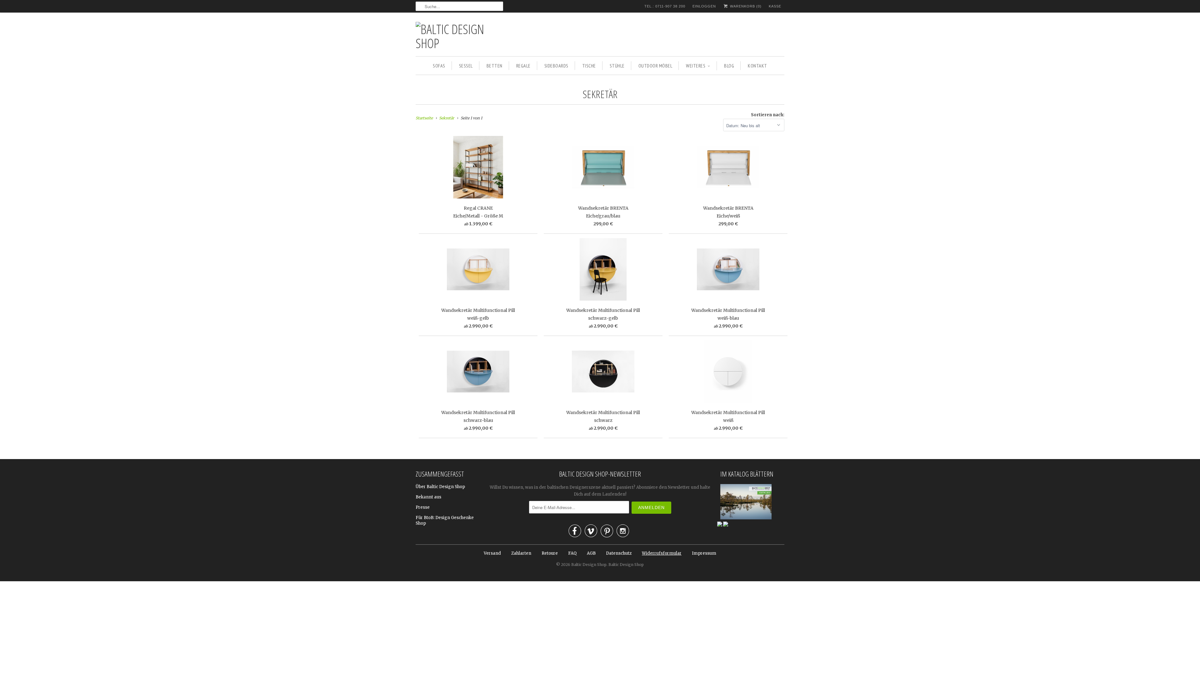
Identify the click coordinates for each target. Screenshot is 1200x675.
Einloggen (704, 6)
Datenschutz (619, 553)
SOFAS (439, 65)
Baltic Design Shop (589, 564)
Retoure (550, 553)
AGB (591, 553)
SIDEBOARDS (556, 65)
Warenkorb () (745, 6)
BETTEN (494, 65)
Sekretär (600, 94)
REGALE (523, 65)
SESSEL (466, 65)
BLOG (729, 65)
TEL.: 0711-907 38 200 (664, 6)
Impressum (704, 553)
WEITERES (695, 65)
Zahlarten (521, 553)
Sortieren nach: (767, 115)
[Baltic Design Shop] (459, 36)
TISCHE (589, 65)
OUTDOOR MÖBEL (655, 65)
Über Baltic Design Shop (440, 486)
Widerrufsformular (662, 553)
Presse (423, 507)
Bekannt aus (428, 497)
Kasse (775, 6)
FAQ (572, 553)
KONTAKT (757, 65)
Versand (492, 553)
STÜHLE (617, 65)
